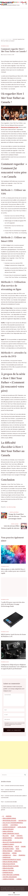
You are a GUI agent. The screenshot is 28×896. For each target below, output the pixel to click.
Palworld (22, 855)
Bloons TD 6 (22, 820)
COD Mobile (14, 824)
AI (3, 816)
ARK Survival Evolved (9, 820)
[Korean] (20, 2)
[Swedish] (4, 4)
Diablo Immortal (8, 831)
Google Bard (19, 837)
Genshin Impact (7, 837)
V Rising (19, 879)
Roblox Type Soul (8, 870)
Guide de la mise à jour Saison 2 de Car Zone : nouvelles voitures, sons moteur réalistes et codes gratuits (13, 807)
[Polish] (24, 2)
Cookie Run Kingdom (9, 827)
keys (17, 848)
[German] (13, 2)
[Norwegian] (22, 2)
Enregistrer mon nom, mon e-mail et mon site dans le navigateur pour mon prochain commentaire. (15, 724)
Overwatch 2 (7, 855)
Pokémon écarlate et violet (12, 859)
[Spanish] (3, 4)
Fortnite (19, 835)
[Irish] (15, 2)
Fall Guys (6, 835)
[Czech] (4, 2)
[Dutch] (8, 2)
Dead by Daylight (8, 829)
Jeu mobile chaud (8, 848)
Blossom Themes (20, 889)
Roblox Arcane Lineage (10, 861)
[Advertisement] (14, 22)
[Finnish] (10, 2)
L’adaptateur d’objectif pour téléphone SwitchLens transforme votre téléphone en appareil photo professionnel (14, 667)
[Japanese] (18, 2)
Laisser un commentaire (14, 894)
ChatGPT (5, 824)
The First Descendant (10, 876)
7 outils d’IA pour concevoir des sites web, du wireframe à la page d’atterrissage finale (13, 604)
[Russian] (1, 4)
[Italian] (17, 2)
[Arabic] (1, 2)
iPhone (23, 846)
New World (6, 853)
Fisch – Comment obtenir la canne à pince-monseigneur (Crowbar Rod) (11, 790)
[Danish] (6, 2)
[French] (11, 2)
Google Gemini (7, 840)
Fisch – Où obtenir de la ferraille (9, 801)
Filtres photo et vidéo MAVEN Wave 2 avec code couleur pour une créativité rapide (13, 571)
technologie (5, 46)
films (12, 835)
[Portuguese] (26, 2)
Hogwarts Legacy (8, 844)
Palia (14, 855)
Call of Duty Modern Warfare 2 (13, 822)
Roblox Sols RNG (8, 868)
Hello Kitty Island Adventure (12, 842)
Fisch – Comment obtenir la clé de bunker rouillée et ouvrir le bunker (14, 796)
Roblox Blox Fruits (9, 863)
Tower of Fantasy (8, 879)
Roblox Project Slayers (10, 866)
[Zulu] (6, 4)
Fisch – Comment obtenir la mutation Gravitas (12, 785)
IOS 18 (17, 846)
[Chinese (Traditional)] (3, 2)
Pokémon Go (6, 857)
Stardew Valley (8, 872)
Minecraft (18, 850)
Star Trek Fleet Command (11, 874)
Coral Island (22, 827)
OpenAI (14, 853)
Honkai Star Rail (8, 846)
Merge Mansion (7, 850)
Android (8, 816)
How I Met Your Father (11, 507)
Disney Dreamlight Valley (11, 833)
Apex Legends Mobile (9, 818)
